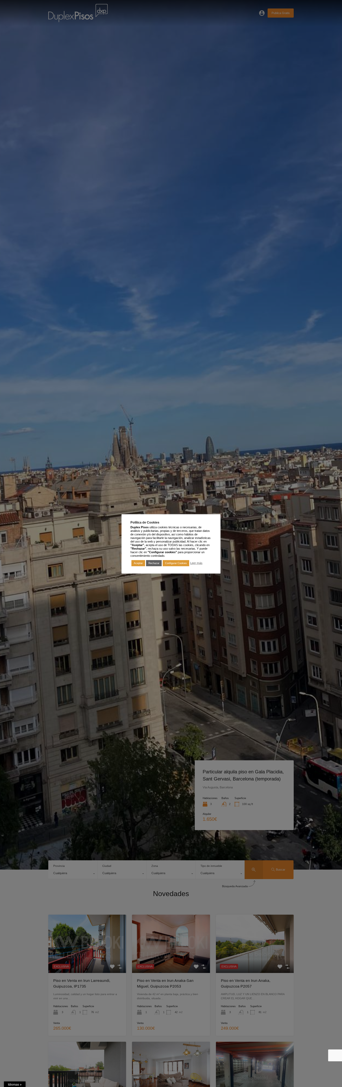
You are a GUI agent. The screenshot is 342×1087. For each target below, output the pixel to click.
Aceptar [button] (138, 563)
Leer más (196, 563)
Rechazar (153, 563)
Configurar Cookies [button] (176, 563)
